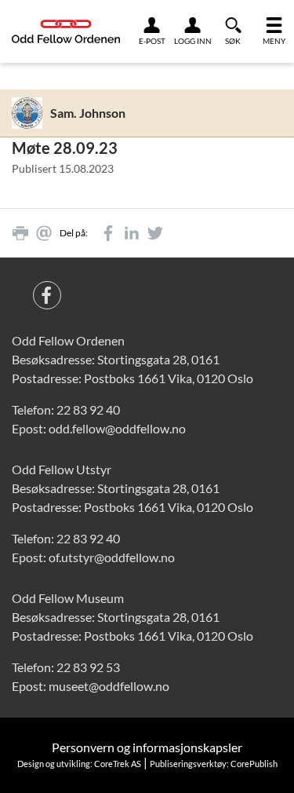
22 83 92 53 (88, 667)
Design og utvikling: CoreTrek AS (79, 763)
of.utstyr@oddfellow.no (112, 557)
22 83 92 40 (88, 409)
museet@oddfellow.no (109, 685)
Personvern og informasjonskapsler (147, 747)
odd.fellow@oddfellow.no (117, 428)
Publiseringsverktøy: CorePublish (214, 763)
